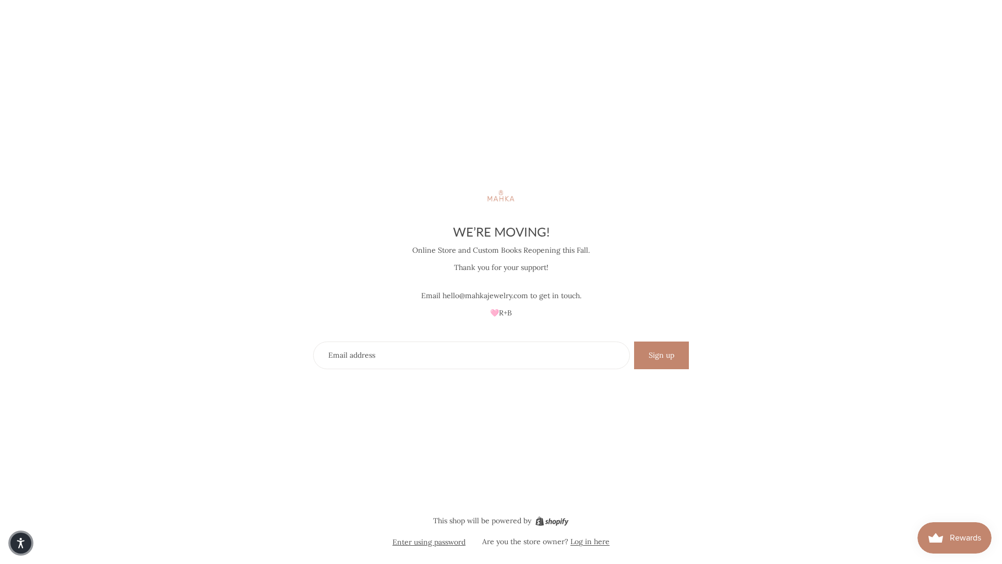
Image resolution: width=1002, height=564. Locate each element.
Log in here (590, 541)
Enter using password (429, 542)
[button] (20, 543)
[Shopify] (551, 521)
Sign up (661, 355)
